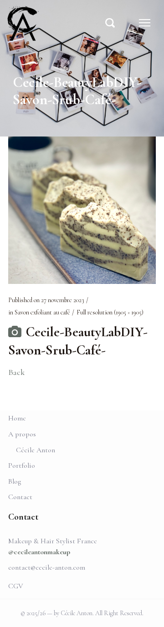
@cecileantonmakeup (39, 551)
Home (17, 418)
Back (16, 372)
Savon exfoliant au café (42, 312)
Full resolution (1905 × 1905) (110, 312)
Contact (20, 496)
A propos (22, 434)
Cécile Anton (35, 450)
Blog (14, 481)
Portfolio (21, 465)
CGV (15, 586)
